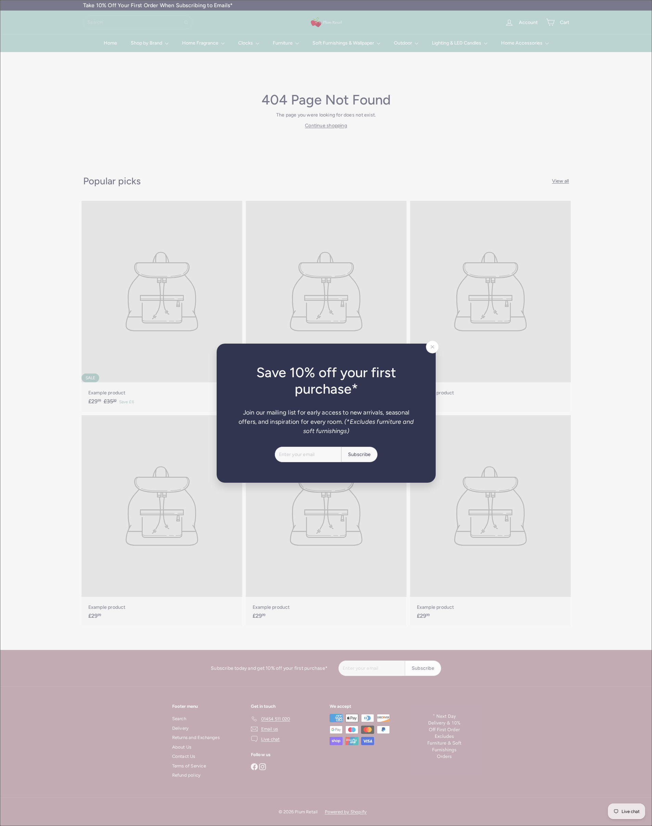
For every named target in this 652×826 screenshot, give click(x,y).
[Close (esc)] (432, 346)
